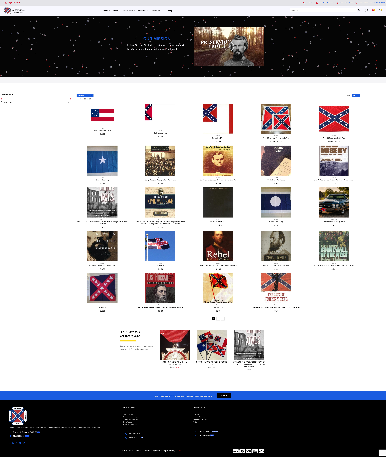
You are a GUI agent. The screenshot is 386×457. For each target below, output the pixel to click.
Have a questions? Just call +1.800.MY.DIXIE (371, 3)
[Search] (359, 10)
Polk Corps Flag (160, 265)
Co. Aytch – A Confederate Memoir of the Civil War (218, 180)
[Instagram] (16, 443)
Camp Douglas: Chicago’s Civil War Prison (160, 180)
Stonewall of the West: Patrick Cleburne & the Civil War (334, 265)
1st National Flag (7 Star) (102, 130)
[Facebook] (9, 443)
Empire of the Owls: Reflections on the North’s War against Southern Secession (249, 364)
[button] (12, 3)
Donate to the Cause (346, 3)
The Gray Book (218, 307)
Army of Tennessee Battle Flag (334, 138)
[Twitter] (13, 443)
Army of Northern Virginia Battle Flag (276, 138)
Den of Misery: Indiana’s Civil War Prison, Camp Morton (334, 180)
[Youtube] (20, 443)
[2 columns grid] (80, 99)
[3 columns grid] (85, 99)
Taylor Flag (102, 307)
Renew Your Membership (326, 3)
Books (160, 177)
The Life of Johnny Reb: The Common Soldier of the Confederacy (276, 307)
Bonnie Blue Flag (102, 180)
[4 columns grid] (90, 99)
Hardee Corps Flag (276, 222)
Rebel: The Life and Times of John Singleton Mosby (218, 265)
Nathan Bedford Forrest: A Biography (102, 265)
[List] (94, 99)
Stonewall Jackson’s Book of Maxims (276, 265)
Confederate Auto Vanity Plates (334, 222)
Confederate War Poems (276, 180)
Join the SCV (310, 3)
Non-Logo (334, 219)
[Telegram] (24, 443)
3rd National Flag (218, 138)
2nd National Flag (160, 133)
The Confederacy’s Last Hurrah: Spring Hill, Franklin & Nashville (160, 307)
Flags (102, 128)
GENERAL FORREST (218, 222)
